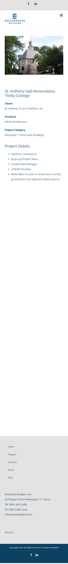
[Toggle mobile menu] (61, 15)
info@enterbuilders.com (18, 514)
